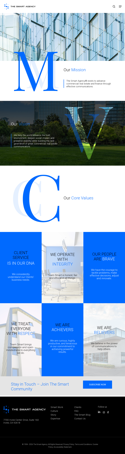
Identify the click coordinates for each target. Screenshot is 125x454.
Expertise (55, 418)
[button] (120, 6)
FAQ (76, 411)
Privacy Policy (68, 444)
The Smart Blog (82, 414)
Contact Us (80, 418)
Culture (54, 411)
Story (53, 414)
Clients (77, 407)
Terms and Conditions (83, 444)
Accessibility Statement (63, 447)
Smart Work (57, 407)
